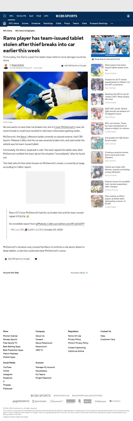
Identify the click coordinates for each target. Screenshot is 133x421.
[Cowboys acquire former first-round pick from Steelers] (97, 157)
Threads (7, 385)
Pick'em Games (10, 336)
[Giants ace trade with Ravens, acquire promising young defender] (97, 172)
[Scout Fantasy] (101, 401)
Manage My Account (45, 367)
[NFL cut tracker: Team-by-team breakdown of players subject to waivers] (97, 128)
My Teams (40, 374)
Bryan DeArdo (18, 65)
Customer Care (108, 339)
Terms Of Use (74, 336)
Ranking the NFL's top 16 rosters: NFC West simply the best (117, 96)
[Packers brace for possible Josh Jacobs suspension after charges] (97, 186)
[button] (5, 16)
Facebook (7, 378)
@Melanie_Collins (45, 223)
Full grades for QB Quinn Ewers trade (117, 139)
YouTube (7, 367)
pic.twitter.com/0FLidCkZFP (69, 223)
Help (103, 336)
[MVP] (87, 400)
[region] (110, 46)
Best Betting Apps (11, 346)
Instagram (7, 374)
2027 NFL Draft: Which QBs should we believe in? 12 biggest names (117, 111)
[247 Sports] (20, 401)
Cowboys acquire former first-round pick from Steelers (116, 155)
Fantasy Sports (10, 339)
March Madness (10, 353)
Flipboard (7, 388)
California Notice (76, 351)
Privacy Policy (74, 339)
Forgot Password (43, 378)
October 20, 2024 (53, 229)
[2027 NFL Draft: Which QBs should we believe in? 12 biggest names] (97, 114)
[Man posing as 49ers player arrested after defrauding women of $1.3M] (97, 201)
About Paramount (44, 343)
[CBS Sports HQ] (61, 395)
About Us (40, 336)
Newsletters (41, 371)
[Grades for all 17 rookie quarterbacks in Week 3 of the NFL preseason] (97, 84)
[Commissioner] (73, 400)
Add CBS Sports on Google (75, 66)
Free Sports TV (10, 343)
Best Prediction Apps (13, 350)
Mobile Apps (9, 357)
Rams (23, 136)
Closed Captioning (77, 347)
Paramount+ (41, 346)
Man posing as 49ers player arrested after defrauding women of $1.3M (115, 200)
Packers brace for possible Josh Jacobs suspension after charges (117, 184)
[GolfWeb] (115, 401)
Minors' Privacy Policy (78, 343)
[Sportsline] (39, 401)
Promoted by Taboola (78, 273)
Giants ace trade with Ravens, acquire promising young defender (117, 169)
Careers (39, 339)
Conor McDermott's (64, 127)
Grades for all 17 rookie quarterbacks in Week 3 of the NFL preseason (117, 82)
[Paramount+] (56, 400)
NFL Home (7, 31)
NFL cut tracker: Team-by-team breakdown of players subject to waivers (117, 126)
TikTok (6, 371)
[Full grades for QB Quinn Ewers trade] (97, 143)
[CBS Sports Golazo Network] (87, 395)
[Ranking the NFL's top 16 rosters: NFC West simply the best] (97, 99)
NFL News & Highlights (25, 31)
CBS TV (39, 350)
